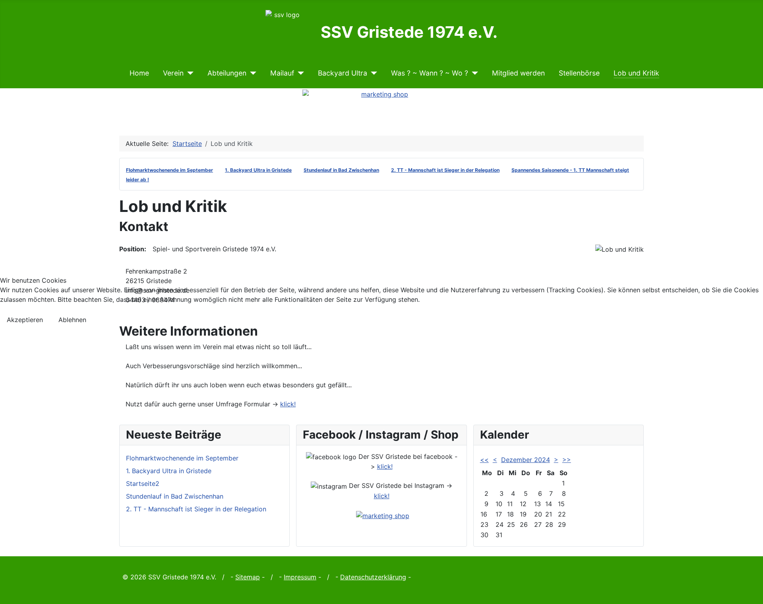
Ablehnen (72, 320)
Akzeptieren (25, 320)
